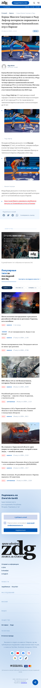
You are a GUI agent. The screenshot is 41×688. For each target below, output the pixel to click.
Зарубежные (11, 401)
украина (33, 287)
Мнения (5, 602)
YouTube (18, 653)
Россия (19, 287)
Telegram (12, 653)
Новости (5, 582)
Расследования (8, 592)
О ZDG (4, 567)
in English (5, 574)
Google (15, 658)
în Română (5, 570)
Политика (6, 631)
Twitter (20, 658)
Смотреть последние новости (28, 279)
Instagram (29, 653)
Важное (11, 13)
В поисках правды (8, 636)
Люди (12, 625)
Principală (4, 13)
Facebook (23, 653)
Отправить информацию (10, 564)
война (7, 287)
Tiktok (26, 658)
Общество (6, 620)
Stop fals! (15, 587)
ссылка (6, 245)
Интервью (5, 625)
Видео (4, 611)
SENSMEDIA (24, 682)
